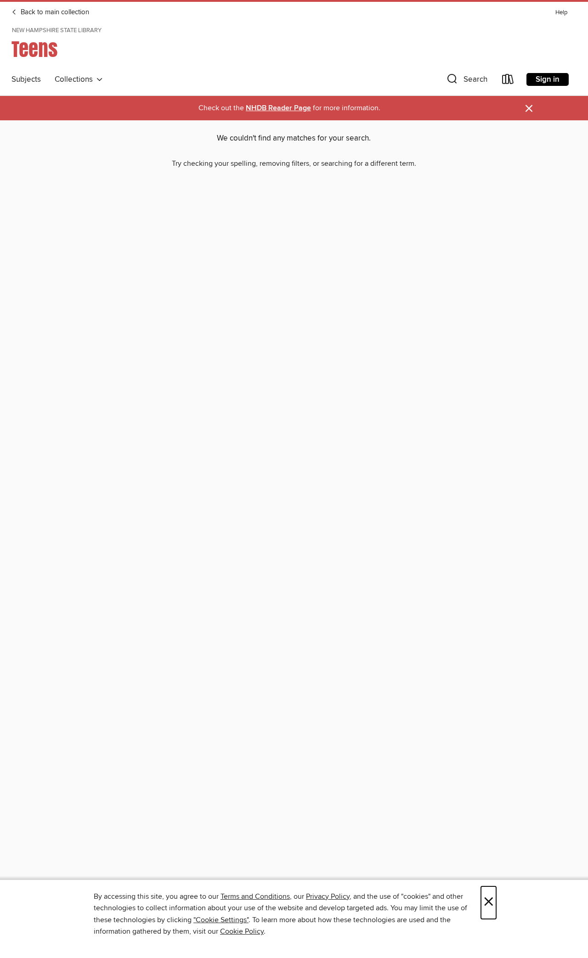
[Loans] (508, 81)
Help (561, 12)
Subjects (26, 79)
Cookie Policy (242, 931)
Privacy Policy (328, 896)
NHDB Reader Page (278, 108)
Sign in (548, 79)
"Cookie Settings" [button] (221, 919)
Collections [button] (75, 79)
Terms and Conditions (255, 896)
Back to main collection (54, 12)
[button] (466, 81)
